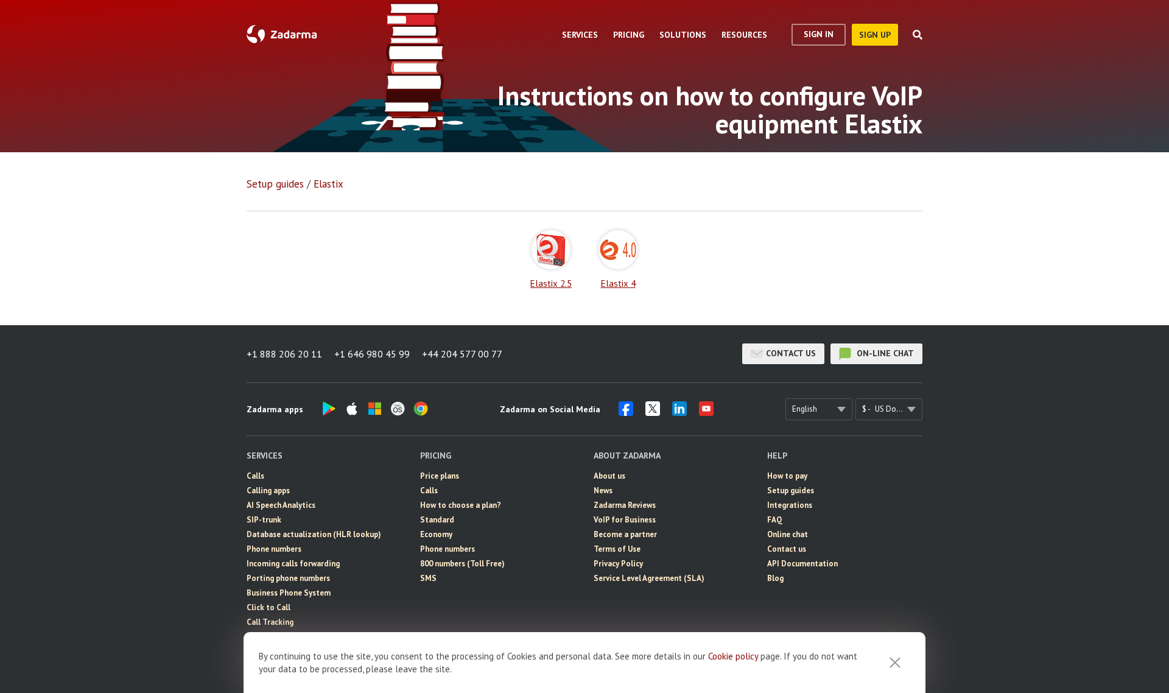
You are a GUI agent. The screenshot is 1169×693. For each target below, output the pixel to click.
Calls (255, 476)
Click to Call (268, 607)
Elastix (328, 184)
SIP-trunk (264, 520)
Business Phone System (289, 593)
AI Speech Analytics (281, 505)
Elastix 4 (618, 283)
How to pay (787, 476)
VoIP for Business (625, 520)
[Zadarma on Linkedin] (679, 412)
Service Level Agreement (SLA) (649, 578)
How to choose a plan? (460, 505)
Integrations (789, 505)
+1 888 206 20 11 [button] (284, 354)
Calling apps (268, 490)
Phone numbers (274, 549)
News (603, 490)
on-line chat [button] (884, 353)
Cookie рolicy (733, 656)
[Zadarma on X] (652, 412)
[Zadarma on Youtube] (706, 412)
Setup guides (275, 184)
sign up (875, 34)
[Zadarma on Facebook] (626, 412)
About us (609, 476)
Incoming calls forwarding (293, 563)
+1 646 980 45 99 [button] (372, 354)
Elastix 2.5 (551, 283)
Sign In (819, 34)
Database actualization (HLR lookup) (314, 534)
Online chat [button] (787, 534)
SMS (428, 578)
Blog (775, 578)
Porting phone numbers (288, 578)
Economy (436, 534)
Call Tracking (270, 622)
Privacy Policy (618, 563)
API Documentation (802, 563)
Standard (437, 520)
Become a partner (625, 534)
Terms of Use (617, 549)
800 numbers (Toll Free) (462, 563)
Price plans (439, 476)
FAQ (774, 520)
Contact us (791, 353)
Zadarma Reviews (625, 505)
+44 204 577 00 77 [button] (462, 354)
